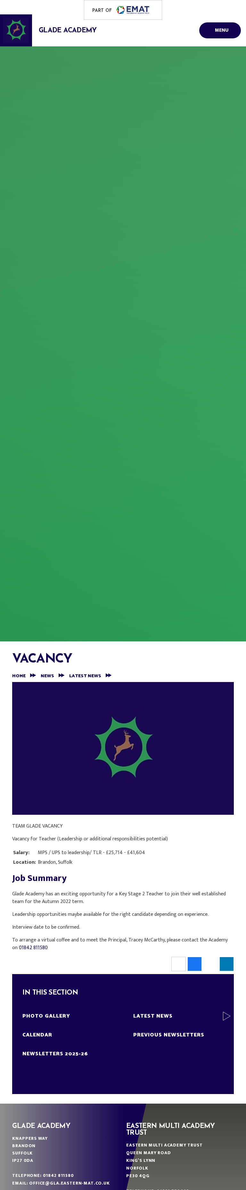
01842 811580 (33, 947)
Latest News (85, 676)
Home (19, 676)
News (47, 676)
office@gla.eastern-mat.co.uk (69, 1183)
